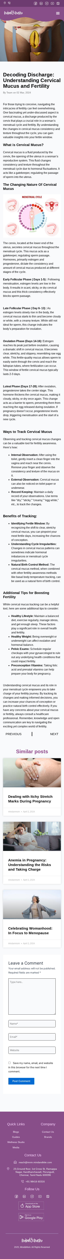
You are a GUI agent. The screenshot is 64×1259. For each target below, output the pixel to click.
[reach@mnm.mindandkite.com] (15, 1162)
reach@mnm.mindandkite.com (35, 1162)
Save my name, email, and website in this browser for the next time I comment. (30, 1067)
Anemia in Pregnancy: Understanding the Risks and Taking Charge (29, 864)
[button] (58, 13)
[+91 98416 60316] (22, 1181)
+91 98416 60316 (35, 1181)
